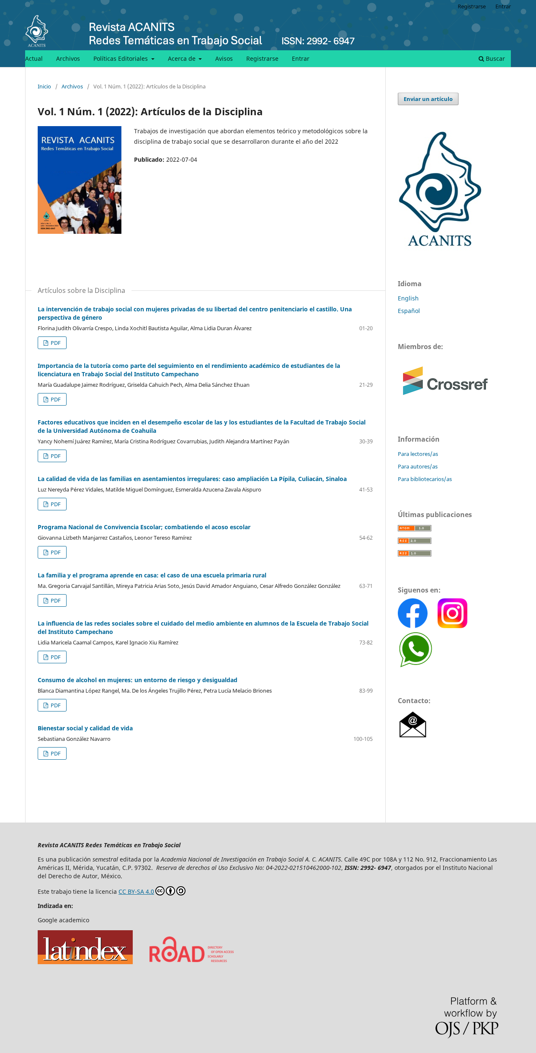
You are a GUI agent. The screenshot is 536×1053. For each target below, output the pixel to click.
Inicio (44, 86)
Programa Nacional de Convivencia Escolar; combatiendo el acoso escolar (144, 527)
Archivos (68, 58)
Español (409, 311)
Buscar (494, 58)
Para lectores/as (418, 454)
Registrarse (262, 58)
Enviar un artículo (428, 99)
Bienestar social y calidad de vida (85, 728)
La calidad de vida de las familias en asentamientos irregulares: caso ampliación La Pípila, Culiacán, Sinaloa (192, 479)
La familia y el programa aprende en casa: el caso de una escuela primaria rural (152, 575)
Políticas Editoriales (121, 58)
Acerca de (182, 58)
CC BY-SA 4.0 (136, 891)
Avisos (224, 58)
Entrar (300, 58)
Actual (34, 58)
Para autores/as (418, 466)
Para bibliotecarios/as (425, 479)
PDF (55, 343)
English (408, 298)
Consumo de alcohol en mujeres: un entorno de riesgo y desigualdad (137, 680)
